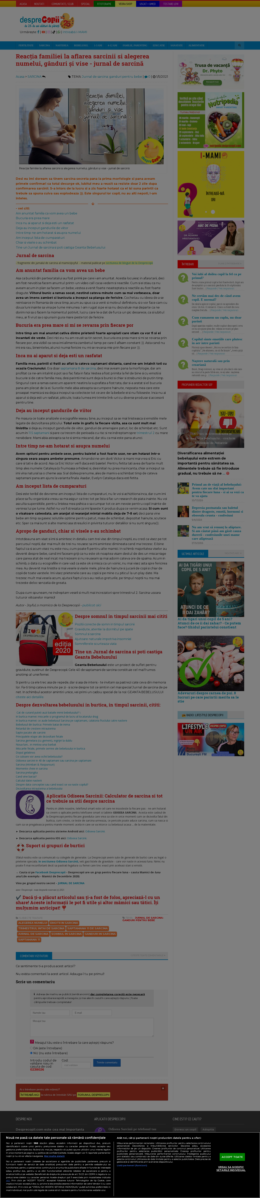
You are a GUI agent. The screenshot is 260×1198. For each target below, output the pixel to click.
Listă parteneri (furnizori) (132, 1165)
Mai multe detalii (54, 1156)
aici (8, 1180)
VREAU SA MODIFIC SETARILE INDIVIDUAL (231, 1169)
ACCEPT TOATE (232, 1156)
